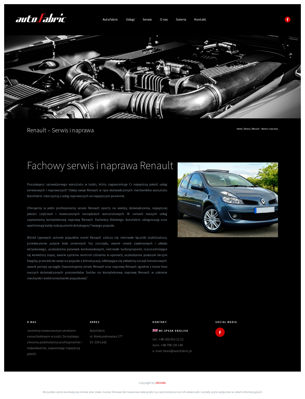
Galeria (181, 19)
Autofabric (110, 19)
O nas (164, 19)
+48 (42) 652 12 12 (171, 339)
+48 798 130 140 (172, 345)
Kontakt (200, 19)
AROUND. (160, 383)
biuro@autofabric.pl (177, 351)
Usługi (130, 19)
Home (239, 128)
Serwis (147, 19)
